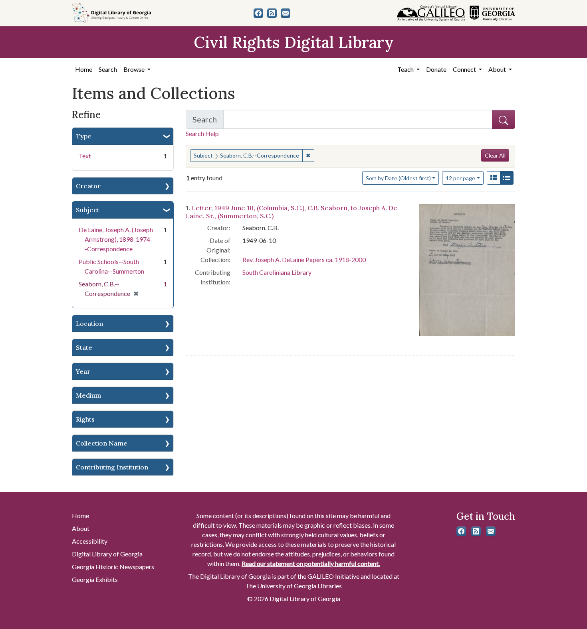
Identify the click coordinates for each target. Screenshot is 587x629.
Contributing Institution (112, 467)
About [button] (497, 69)
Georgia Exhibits (95, 579)
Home (83, 69)
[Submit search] (503, 119)
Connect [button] (465, 69)
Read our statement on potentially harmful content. (311, 563)
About (80, 528)
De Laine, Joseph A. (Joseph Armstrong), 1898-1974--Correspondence (116, 239)
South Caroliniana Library (276, 272)
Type (83, 136)
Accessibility (89, 541)
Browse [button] (134, 69)
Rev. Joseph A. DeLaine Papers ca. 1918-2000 (304, 259)
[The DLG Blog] (272, 13)
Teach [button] (406, 69)
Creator (88, 186)
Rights (85, 419)
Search (108, 69)
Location (89, 323)
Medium (88, 395)
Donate (436, 69)
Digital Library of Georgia (107, 554)
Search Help (202, 133)
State (84, 347)
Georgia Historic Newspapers (113, 566)
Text (85, 156)
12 (460, 177)
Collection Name (101, 443)
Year (83, 371)
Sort (398, 178)
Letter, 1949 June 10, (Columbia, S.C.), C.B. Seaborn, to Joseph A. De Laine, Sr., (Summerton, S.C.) (291, 211)
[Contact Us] (285, 13)
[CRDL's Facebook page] (258, 13)
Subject (87, 210)
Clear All (495, 155)
